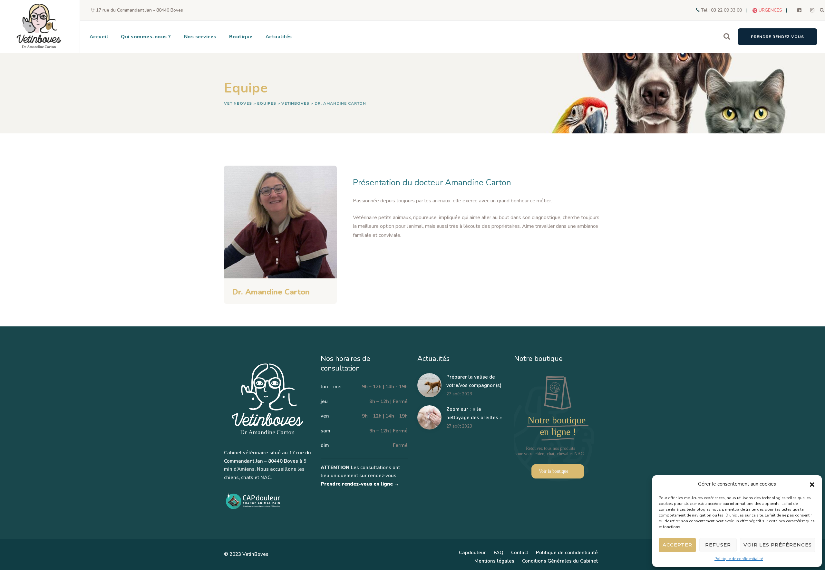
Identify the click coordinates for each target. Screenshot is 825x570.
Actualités (279, 37)
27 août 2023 (459, 394)
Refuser (718, 545)
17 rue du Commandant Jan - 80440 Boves (139, 10)
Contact (519, 552)
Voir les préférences (777, 545)
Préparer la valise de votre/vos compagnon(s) (473, 381)
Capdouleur (472, 552)
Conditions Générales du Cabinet (560, 561)
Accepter (677, 545)
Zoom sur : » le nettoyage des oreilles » (474, 413)
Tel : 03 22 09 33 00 (721, 10)
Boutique (241, 37)
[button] (812, 484)
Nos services (200, 37)
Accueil (99, 37)
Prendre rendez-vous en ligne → (360, 484)
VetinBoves (255, 554)
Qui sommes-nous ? (146, 37)
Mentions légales (494, 561)
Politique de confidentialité (738, 558)
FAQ (498, 552)
